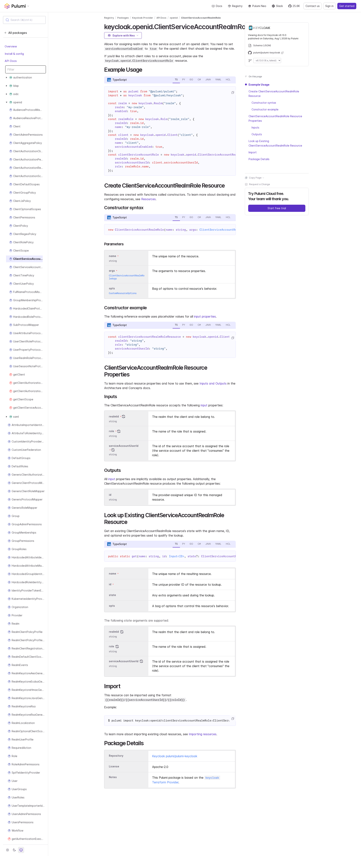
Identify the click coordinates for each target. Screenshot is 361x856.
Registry (237, 6)
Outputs (257, 134)
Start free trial (277, 208)
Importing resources (202, 734)
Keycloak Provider (142, 17)
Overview (11, 46)
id (110, 494)
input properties (205, 316)
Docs (219, 6)
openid (174, 17)
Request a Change (259, 184)
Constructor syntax (264, 102)
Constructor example (265, 109)
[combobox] (24, 20)
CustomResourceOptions (123, 293)
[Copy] (232, 92)
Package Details (259, 159)
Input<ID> (176, 556)
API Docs (11, 61)
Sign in (329, 6)
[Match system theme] (21, 850)
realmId (114, 416)
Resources (148, 199)
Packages (123, 17)
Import (253, 152)
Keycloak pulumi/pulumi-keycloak (174, 756)
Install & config (14, 53)
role (111, 431)
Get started (346, 6)
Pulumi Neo (259, 6)
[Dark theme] (14, 850)
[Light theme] (8, 850)
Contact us (313, 6)
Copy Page (255, 177)
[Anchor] (145, 69)
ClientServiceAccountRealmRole (201, 17)
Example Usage (259, 84)
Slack (279, 6)
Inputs (255, 127)
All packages (17, 33)
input (204, 405)
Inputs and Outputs (213, 383)
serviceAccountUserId (123, 446)
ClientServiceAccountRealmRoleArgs (227, 229)
